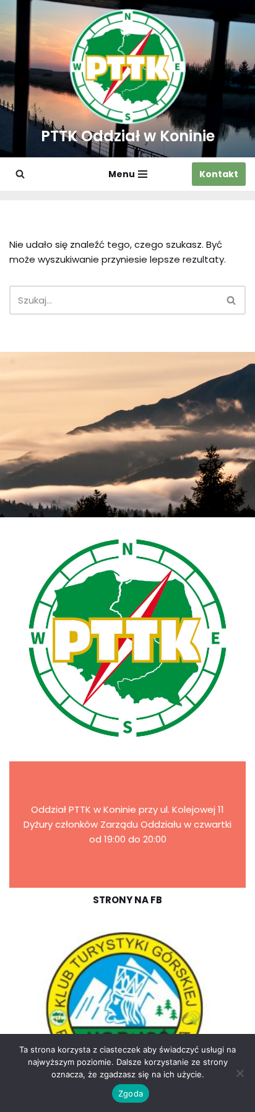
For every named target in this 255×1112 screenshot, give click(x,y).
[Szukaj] (20, 173)
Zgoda (130, 1093)
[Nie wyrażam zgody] (239, 1073)
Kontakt (218, 174)
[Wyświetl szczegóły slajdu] (127, 1008)
